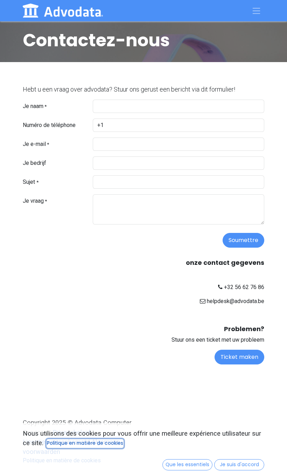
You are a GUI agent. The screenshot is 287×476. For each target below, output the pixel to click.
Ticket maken (239, 357)
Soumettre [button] (243, 240)
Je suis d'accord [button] (239, 464)
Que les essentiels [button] (187, 464)
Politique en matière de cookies (85, 443)
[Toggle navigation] (256, 11)
